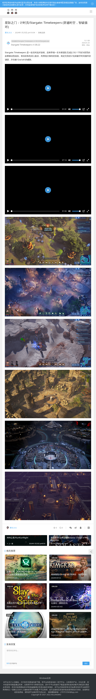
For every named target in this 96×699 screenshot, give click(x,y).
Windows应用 (44, 678)
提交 (86, 663)
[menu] (91, 11)
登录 (8, 663)
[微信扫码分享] (70, 527)
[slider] (35, 109)
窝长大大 (8, 32)
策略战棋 (41, 32)
